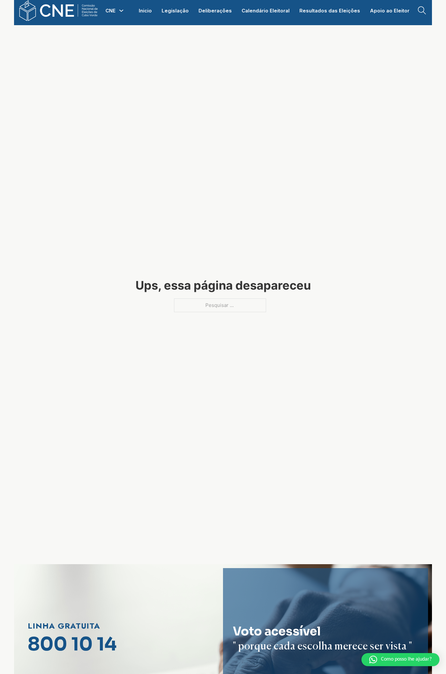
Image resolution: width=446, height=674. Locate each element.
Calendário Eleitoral (266, 11)
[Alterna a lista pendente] (121, 10)
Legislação (175, 11)
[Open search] (422, 10)
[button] (400, 659)
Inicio (145, 11)
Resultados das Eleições (329, 11)
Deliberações (215, 11)
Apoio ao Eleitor (389, 11)
